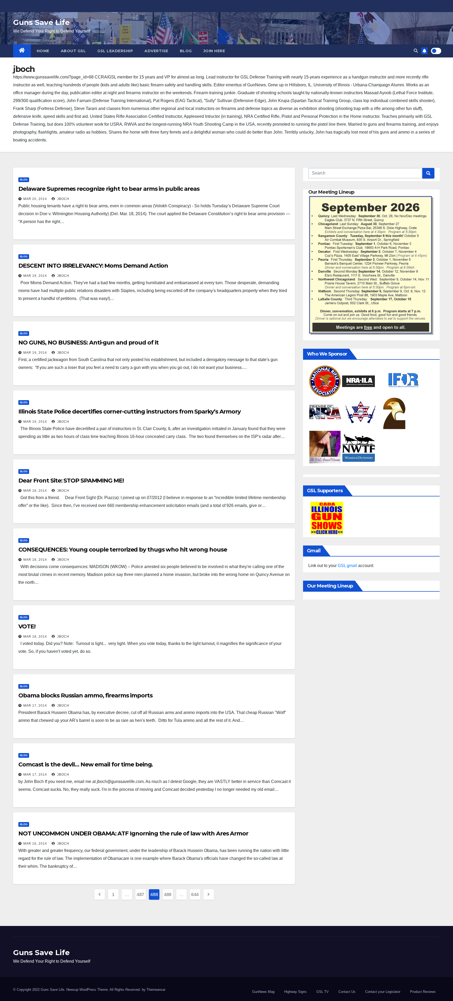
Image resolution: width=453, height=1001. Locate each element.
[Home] (22, 50)
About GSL (73, 51)
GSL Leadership (115, 51)
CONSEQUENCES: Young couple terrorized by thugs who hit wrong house (122, 549)
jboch (62, 199)
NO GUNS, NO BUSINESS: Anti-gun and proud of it (88, 342)
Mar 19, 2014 (35, 276)
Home (43, 51)
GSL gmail (347, 565)
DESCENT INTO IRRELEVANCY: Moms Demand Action (93, 265)
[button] (416, 51)
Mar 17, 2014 (35, 705)
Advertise (156, 51)
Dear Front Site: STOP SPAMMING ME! (71, 480)
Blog (186, 51)
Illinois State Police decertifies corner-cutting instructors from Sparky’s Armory (129, 411)
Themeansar (156, 990)
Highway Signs (295, 992)
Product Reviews (423, 992)
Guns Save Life (41, 22)
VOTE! (26, 626)
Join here (214, 51)
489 (167, 894)
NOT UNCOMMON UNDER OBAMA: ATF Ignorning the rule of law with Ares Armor (133, 833)
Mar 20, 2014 (35, 199)
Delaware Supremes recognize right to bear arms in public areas (108, 188)
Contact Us (346, 992)
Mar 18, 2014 (35, 490)
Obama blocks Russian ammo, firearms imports (85, 695)
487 (140, 894)
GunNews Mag (263, 992)
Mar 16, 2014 (35, 843)
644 (195, 894)
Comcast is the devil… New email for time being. (85, 764)
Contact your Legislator (382, 992)
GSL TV (322, 992)
